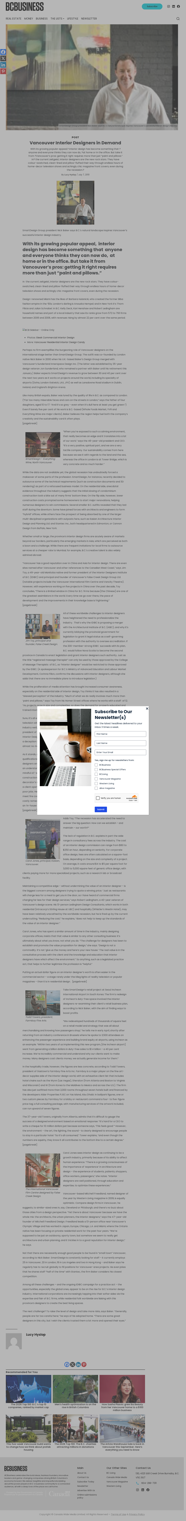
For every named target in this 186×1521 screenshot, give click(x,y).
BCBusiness (105, 764)
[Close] (147, 708)
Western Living (106, 783)
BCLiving (103, 774)
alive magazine (107, 788)
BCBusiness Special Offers (112, 769)
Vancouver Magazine (110, 778)
